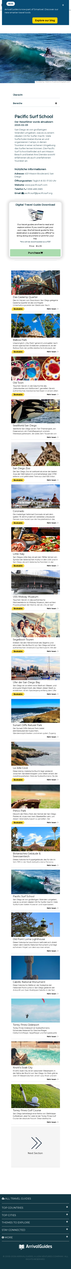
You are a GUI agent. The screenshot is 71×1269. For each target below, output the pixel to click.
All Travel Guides (17, 1198)
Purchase (34, 252)
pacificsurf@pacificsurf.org (38, 193)
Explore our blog (45, 20)
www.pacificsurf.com (36, 184)
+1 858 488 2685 (34, 189)
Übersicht (18, 95)
